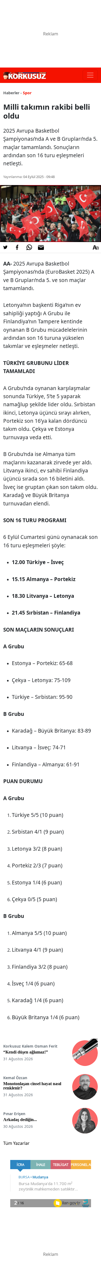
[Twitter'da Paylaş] (5, 247)
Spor (27, 92)
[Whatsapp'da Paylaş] (29, 247)
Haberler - (12, 92)
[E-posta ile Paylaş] (41, 247)
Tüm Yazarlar (16, 1143)
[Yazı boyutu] (95, 247)
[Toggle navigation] (90, 75)
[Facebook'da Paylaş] (17, 247)
